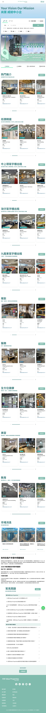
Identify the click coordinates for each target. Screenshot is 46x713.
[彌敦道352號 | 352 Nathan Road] (23, 48)
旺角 (20, 502)
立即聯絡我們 (23, 671)
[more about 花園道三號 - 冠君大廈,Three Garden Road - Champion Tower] (10, 87)
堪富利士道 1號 (26, 28)
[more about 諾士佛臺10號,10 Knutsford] (10, 400)
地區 (13, 31)
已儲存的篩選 (33, 21)
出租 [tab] (6, 21)
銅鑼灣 (21, 144)
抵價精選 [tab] (19, 66)
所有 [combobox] (5, 25)
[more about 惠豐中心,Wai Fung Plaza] (27, 490)
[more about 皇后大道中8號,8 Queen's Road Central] (27, 87)
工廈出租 (14, 703)
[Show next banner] (5, 59)
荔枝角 (38, 413)
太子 (20, 368)
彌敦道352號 (9, 28)
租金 (6, 31)
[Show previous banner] (3, 59)
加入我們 (4, 692)
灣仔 (3, 234)
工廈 (13, 700)
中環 (3, 99)
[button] (16, 88)
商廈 (13, 695)
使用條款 (4, 703)
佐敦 (38, 99)
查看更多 (42, 75)
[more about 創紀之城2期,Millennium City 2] (10, 266)
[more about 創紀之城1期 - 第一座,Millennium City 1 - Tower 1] (27, 266)
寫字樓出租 (14, 692)
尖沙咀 (38, 144)
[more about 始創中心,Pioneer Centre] (27, 356)
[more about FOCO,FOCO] (10, 311)
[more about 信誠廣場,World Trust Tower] (10, 132)
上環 (38, 189)
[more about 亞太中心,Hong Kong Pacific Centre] (10, 356)
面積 (21, 31)
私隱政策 (4, 697)
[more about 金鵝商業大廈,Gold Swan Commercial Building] (10, 490)
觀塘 (3, 278)
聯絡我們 (4, 695)
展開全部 (37, 589)
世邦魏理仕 (4, 706)
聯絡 (43, 1)
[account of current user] (3, 1)
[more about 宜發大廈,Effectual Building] (27, 400)
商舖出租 (14, 697)
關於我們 (4, 689)
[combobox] (21, 25)
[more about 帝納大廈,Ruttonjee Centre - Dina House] (27, 176)
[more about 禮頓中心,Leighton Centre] (27, 132)
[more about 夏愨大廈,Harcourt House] (27, 221)
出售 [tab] (12, 21)
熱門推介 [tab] (7, 66)
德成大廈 (32, 28)
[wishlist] (15, 82)
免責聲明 (4, 700)
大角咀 (38, 502)
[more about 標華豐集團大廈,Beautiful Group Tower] (10, 176)
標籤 (28, 31)
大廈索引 (14, 706)
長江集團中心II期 (16, 28)
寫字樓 (13, 689)
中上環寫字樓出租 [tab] (31, 66)
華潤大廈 (21, 28)
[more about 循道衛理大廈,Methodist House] (10, 221)
